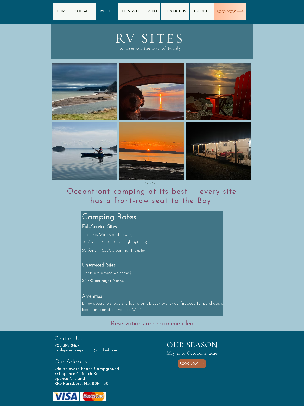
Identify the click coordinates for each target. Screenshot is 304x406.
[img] (84, 91)
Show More (151, 183)
